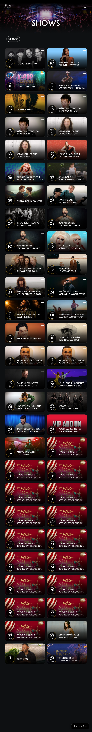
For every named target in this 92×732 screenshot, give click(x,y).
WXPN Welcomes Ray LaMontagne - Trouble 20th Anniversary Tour (72, 86)
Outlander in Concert (29, 201)
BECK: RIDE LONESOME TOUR (67, 269)
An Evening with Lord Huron (26, 453)
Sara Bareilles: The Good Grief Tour (69, 132)
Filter (15, 39)
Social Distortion (27, 63)
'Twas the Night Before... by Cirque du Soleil (71, 453)
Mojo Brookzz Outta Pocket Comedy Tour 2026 (29, 361)
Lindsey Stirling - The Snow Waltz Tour (29, 407)
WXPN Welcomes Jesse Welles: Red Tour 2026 (29, 292)
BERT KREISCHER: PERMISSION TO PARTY (70, 224)
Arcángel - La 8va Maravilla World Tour (72, 292)
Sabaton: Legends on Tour (68, 407)
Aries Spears (23, 659)
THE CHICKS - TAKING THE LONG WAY (28, 224)
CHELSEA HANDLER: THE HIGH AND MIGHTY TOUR (30, 178)
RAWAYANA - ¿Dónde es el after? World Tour (71, 315)
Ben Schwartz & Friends (30, 338)
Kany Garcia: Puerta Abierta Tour (70, 178)
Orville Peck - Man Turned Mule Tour (69, 338)
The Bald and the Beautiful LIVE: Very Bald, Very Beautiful (70, 247)
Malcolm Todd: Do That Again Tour (70, 109)
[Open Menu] (85, 6)
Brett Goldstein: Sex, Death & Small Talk (28, 430)
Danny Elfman (25, 109)
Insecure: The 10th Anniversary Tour (69, 63)
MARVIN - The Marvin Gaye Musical (29, 315)
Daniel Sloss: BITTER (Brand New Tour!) (27, 384)
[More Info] (42, 50)
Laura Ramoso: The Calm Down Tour (69, 155)
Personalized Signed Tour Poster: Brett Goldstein (70, 430)
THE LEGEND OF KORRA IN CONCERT (69, 659)
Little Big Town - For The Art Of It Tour (29, 269)
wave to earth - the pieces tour (68, 201)
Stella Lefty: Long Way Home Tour (69, 636)
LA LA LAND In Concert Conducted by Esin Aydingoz (71, 384)
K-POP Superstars (26, 86)
